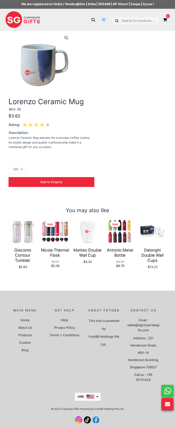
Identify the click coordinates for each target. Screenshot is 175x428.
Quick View (35, 226)
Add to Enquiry (51, 182)
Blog (25, 350)
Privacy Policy (64, 328)
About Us (25, 328)
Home (24, 320)
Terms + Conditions (64, 335)
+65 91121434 (144, 377)
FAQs (64, 320)
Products (25, 335)
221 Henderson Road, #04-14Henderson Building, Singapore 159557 (143, 352)
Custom (25, 343)
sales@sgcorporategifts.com (143, 327)
